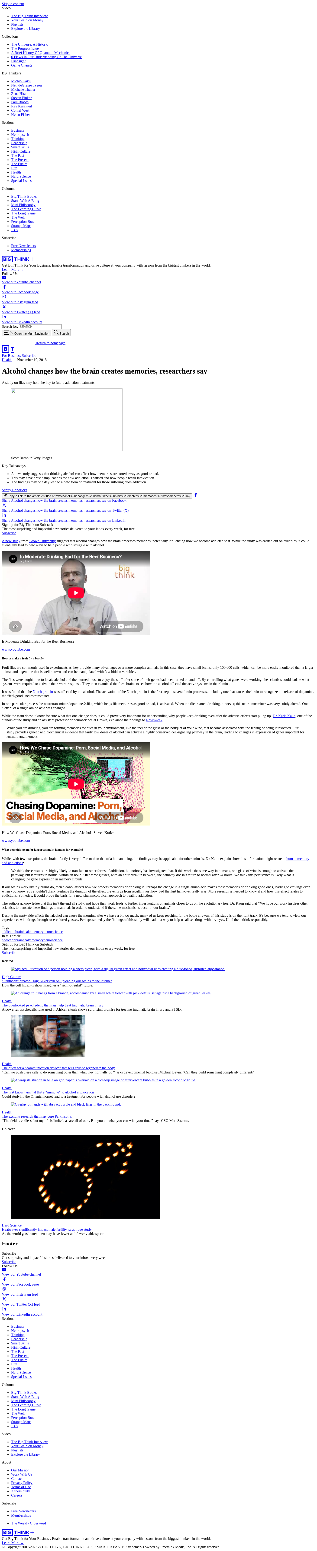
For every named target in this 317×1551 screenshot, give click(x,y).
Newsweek (154, 720)
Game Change (21, 65)
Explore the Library (25, 28)
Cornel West (20, 110)
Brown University (42, 541)
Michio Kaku (21, 81)
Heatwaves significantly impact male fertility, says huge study (47, 1229)
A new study (11, 541)
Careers (16, 1495)
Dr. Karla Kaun (284, 716)
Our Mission (20, 1470)
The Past (17, 155)
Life (14, 168)
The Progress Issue (25, 48)
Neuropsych (20, 135)
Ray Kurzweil (21, 106)
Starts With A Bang (25, 201)
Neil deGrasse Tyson (26, 85)
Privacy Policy (21, 1483)
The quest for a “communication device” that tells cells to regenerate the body (58, 1068)
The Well (18, 217)
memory (38, 932)
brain (19, 932)
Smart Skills (20, 147)
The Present (20, 160)
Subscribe (29, 356)
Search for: (10, 326)
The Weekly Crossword (28, 1523)
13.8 (14, 230)
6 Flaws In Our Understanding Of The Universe (46, 57)
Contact (17, 1479)
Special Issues (21, 181)
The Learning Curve (26, 209)
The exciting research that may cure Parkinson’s (37, 1116)
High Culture (20, 151)
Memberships (21, 250)
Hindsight (18, 61)
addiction (8, 932)
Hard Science (21, 176)
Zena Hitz (18, 94)
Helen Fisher (20, 115)
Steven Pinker (21, 98)
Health (16, 172)
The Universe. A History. (29, 44)
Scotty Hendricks (14, 490)
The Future (19, 164)
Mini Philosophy (23, 205)
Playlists (17, 24)
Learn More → (13, 269)
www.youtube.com (16, 649)
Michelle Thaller (23, 89)
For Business (12, 356)
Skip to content (13, 4)
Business (17, 130)
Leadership (19, 143)
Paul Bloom (20, 102)
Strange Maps (21, 226)
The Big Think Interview (29, 16)
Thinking (18, 139)
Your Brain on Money (27, 20)
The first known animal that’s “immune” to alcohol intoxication (48, 1092)
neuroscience (53, 932)
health (27, 932)
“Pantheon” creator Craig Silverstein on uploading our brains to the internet (57, 981)
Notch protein (43, 692)
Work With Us (21, 1474)
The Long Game (23, 213)
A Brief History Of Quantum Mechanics (40, 53)
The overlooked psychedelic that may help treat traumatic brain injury (52, 1005)
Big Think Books (24, 196)
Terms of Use (21, 1487)
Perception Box (22, 222)
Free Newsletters (23, 246)
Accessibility (20, 1491)
